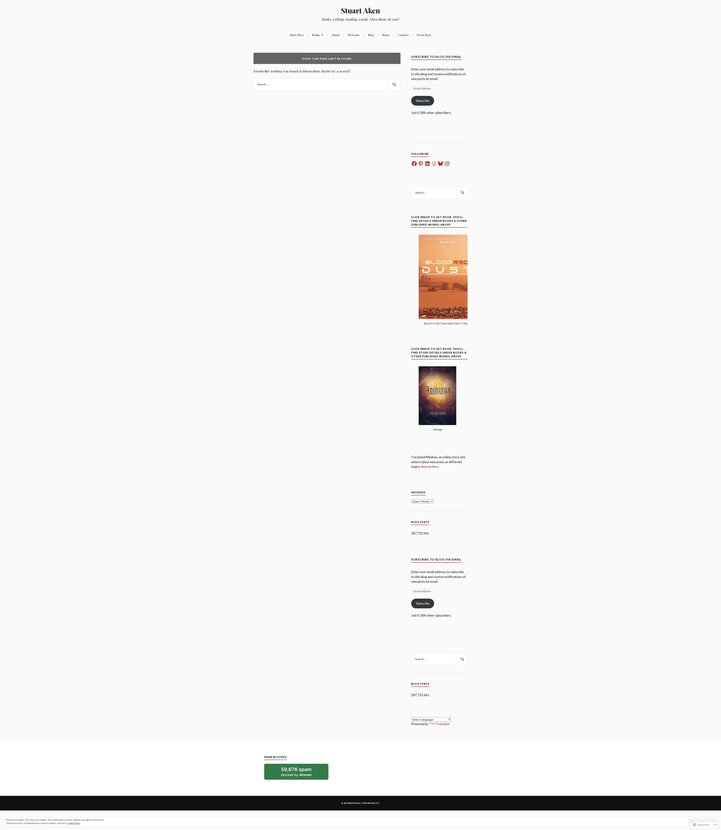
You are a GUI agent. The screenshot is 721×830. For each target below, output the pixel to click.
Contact (403, 35)
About (335, 35)
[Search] (394, 84)
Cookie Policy (73, 823)
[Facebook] (414, 164)
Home (386, 35)
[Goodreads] (434, 164)
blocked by (301, 773)
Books (316, 35)
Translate (442, 724)
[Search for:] (326, 84)
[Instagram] (447, 164)
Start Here (297, 35)
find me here (429, 467)
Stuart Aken (360, 10)
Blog (371, 35)
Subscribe (422, 101)
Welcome (354, 35)
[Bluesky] (440, 164)
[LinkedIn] (427, 164)
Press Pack (424, 35)
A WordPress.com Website (360, 803)
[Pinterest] (421, 164)
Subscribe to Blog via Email (436, 56)
